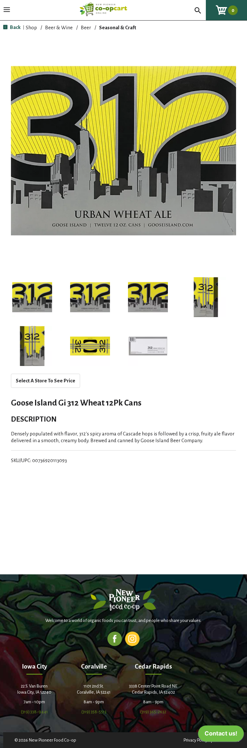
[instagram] (132, 638)
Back (15, 27)
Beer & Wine (59, 27)
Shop (31, 27)
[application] (221, 735)
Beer (86, 27)
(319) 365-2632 (153, 711)
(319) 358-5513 (93, 711)
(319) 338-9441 (34, 711)
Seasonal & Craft (117, 27)
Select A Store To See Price (45, 380)
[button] (32, 297)
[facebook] (114, 638)
